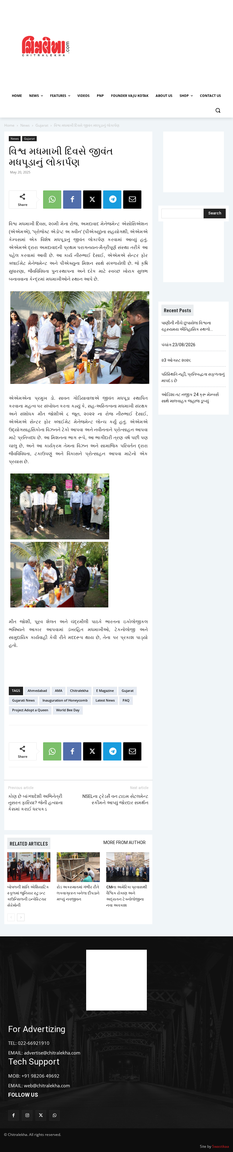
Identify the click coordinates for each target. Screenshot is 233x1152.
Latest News (105, 700)
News (25, 125)
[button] (218, 110)
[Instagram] (27, 1115)
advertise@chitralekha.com (52, 1053)
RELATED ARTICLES (29, 843)
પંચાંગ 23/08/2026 (178, 344)
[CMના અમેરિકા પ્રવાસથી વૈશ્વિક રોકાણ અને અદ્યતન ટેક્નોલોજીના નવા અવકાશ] (127, 867)
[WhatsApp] (52, 199)
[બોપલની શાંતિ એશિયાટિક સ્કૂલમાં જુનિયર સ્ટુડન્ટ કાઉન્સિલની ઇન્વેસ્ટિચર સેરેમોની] (28, 867)
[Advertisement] (162, 45)
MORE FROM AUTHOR (124, 842)
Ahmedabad (37, 690)
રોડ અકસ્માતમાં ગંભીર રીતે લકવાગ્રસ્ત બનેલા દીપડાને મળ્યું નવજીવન (78, 893)
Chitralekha (79, 690)
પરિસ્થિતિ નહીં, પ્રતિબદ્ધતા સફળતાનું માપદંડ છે (193, 377)
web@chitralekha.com (47, 1085)
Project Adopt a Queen (30, 710)
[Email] (132, 199)
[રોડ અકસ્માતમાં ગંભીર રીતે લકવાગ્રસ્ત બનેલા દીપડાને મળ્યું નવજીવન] (78, 867)
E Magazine (105, 690)
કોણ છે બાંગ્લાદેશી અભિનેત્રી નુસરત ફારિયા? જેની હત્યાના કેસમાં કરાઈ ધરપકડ (35, 803)
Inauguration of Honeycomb (65, 700)
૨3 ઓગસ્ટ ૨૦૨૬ (176, 360)
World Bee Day (67, 710)
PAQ (126, 700)
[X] (92, 199)
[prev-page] (11, 917)
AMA (58, 690)
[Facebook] (72, 199)
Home (9, 125)
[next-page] (21, 917)
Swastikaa (220, 1146)
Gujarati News (23, 700)
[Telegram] (112, 199)
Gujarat (41, 125)
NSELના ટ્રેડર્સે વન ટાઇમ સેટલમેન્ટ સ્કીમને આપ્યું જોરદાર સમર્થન (115, 799)
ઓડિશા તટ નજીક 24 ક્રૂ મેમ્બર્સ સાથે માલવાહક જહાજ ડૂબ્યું (190, 397)
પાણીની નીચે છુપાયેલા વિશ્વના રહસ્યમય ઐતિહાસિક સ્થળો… (187, 326)
